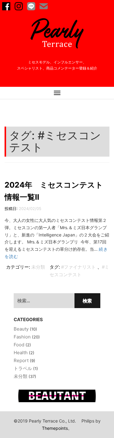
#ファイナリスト (78, 267)
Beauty (21, 329)
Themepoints (55, 428)
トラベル (23, 368)
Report (21, 360)
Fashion (22, 337)
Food (19, 345)
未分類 (38, 267)
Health (21, 352)
